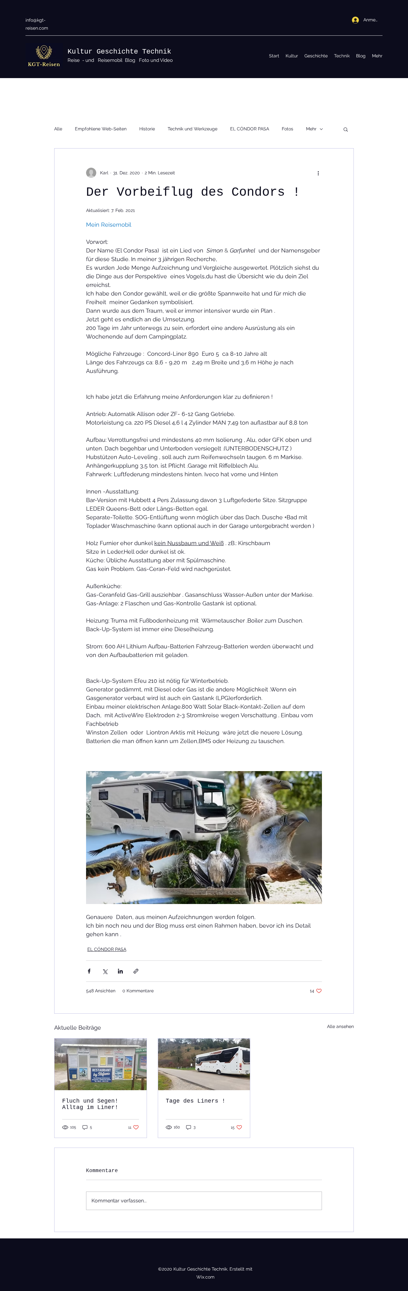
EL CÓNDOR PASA (249, 128)
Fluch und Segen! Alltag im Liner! (90, 1104)
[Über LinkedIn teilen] (120, 971)
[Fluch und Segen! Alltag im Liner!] (101, 1064)
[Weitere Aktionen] (318, 173)
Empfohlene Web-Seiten (101, 128)
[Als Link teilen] (136, 971)
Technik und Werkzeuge (192, 128)
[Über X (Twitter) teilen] (105, 971)
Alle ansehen (340, 1026)
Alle (58, 128)
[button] (346, 129)
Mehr (311, 128)
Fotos (287, 128)
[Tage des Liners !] (204, 1064)
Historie (147, 128)
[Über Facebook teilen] (89, 971)
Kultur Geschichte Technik (119, 52)
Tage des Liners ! (195, 1101)
